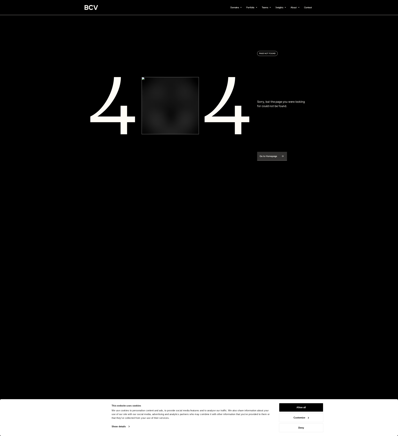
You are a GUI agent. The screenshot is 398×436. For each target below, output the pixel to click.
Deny (301, 427)
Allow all (301, 407)
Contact (308, 7)
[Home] (91, 7)
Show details (119, 426)
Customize (299, 417)
